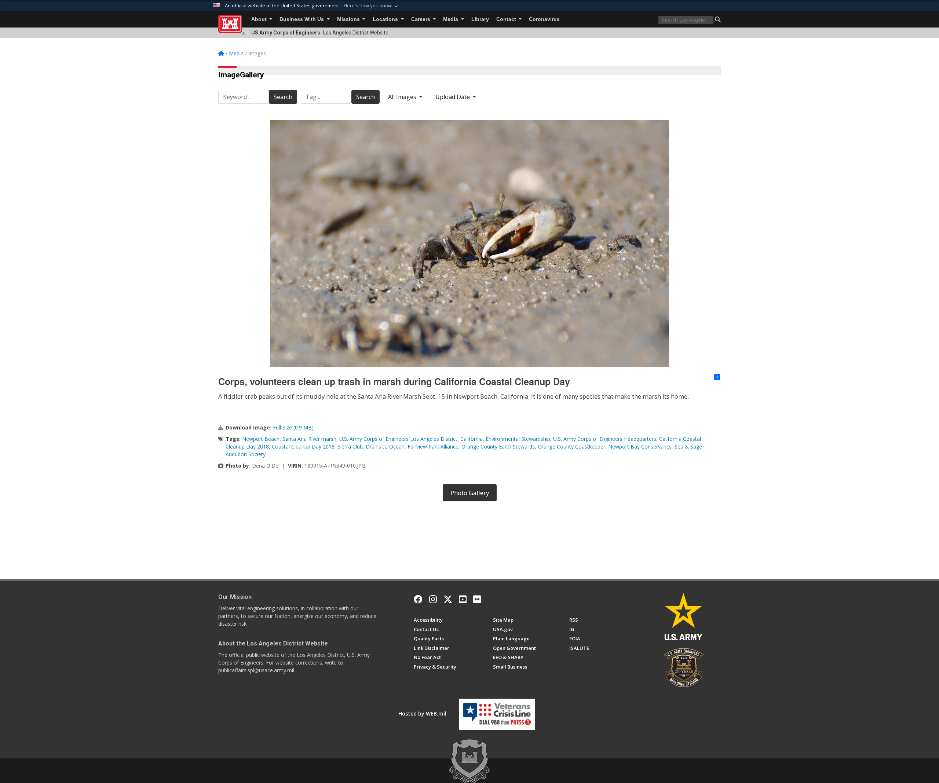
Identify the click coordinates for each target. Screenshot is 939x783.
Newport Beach (260, 438)
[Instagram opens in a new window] (433, 599)
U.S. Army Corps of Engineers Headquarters (604, 438)
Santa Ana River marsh (309, 438)
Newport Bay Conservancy (640, 446)
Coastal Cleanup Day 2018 (303, 446)
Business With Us (302, 19)
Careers (421, 19)
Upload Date (453, 97)
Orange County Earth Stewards (498, 446)
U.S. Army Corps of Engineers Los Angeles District (398, 438)
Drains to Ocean (385, 446)
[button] (371, 6)
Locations (386, 19)
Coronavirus (544, 19)
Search (283, 97)
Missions (349, 19)
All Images (403, 97)
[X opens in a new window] (447, 599)
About (259, 19)
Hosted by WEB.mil (422, 713)
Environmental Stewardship (518, 438)
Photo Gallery (469, 493)
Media (451, 19)
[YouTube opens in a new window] (463, 599)
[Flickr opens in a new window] (477, 599)
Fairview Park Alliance (433, 446)
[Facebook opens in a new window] (418, 599)
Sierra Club (350, 446)
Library (480, 19)
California (471, 438)
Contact (507, 19)
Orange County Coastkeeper (571, 446)
